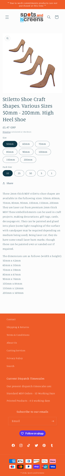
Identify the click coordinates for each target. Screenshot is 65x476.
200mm (28, 159)
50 (30, 173)
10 (7, 173)
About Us (12, 342)
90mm (26, 151)
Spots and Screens (36, 473)
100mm (43, 151)
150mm (10, 159)
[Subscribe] (52, 421)
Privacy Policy (15, 358)
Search (10, 366)
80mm (10, 151)
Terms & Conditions (18, 334)
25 (19, 173)
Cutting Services (16, 350)
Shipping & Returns (18, 327)
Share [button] (10, 183)
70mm (42, 143)
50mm (10, 143)
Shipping (6, 132)
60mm (26, 143)
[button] (7, 17)
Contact (11, 319)
